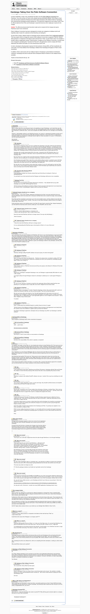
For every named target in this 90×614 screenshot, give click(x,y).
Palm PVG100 (71, 85)
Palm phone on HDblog (72, 83)
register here (19, 117)
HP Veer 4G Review (72, 95)
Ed (16, 14)
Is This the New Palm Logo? (17, 74)
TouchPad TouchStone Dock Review (72, 93)
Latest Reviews (73, 90)
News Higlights (73, 58)
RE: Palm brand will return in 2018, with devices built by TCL (72, 79)
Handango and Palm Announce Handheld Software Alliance (34, 63)
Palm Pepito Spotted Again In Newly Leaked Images (22, 71)
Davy (14, 245)
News (17, 9)
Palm (21, 76)
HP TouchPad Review (72, 67)
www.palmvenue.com (18, 174)
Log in (76, 12)
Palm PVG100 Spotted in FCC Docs (19, 75)
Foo (14, 251)
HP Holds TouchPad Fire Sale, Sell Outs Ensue (72, 64)
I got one (70, 75)
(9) (67, 62)
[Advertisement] (53, 4)
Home (13, 8)
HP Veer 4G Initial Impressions (71, 71)
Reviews (29, 9)
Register (71, 12)
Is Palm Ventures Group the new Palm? (20, 72)
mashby (15, 474)
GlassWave (45, 612)
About (39, 9)
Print (21, 79)
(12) (71, 69)
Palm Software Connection (49, 16)
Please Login (14, 117)
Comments (23, 8)
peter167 (13, 491)
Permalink (15, 79)
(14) (71, 61)
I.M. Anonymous (17, 144)
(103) (73, 71)
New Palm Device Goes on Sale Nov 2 (19, 68)
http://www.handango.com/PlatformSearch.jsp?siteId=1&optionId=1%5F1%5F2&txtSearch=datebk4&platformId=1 (35, 483)
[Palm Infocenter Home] (19, 7)
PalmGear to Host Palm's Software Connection (28, 64)
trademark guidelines (58, 35)
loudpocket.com (14, 126)
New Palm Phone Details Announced (19, 70)
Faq (50, 606)
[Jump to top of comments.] (12, 601)
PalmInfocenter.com (36, 609)
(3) (76, 64)
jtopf (14, 460)
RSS (34, 9)
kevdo (15, 209)
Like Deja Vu (70, 87)
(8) (77, 67)
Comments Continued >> (20, 596)
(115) (71, 66)
